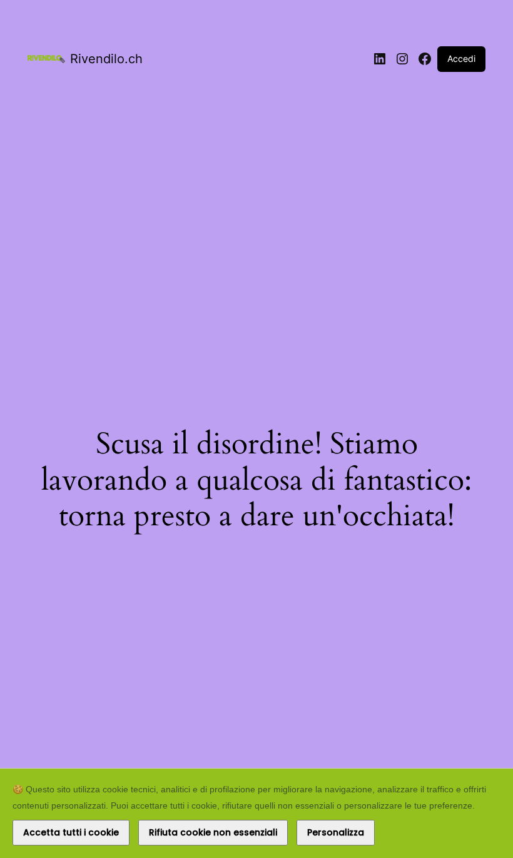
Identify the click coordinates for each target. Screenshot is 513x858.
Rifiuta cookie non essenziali (213, 832)
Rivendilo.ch (106, 58)
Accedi (461, 58)
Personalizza (335, 832)
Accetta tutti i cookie (71, 832)
